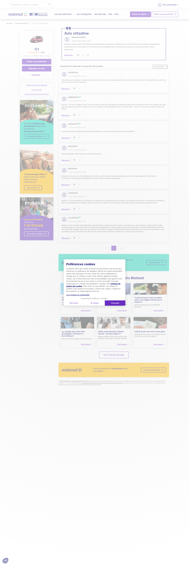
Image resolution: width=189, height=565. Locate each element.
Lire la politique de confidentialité (77, 295)
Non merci (74, 303)
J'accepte (115, 303)
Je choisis (94, 303)
